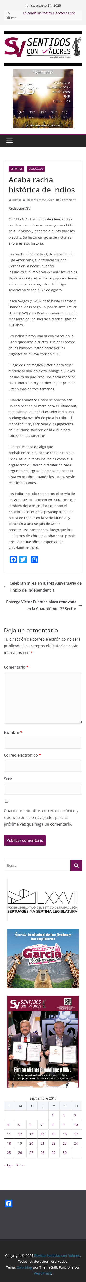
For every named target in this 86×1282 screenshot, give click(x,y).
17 (76, 1134)
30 (65, 1152)
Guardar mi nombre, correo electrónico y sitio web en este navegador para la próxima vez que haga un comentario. (41, 817)
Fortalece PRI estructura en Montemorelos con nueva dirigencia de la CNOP (44, 13)
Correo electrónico (22, 755)
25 (9, 1152)
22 (53, 1143)
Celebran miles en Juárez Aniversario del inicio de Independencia (46, 587)
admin (16, 200)
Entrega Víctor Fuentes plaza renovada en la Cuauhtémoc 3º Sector (41, 605)
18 (9, 1143)
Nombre (13, 732)
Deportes (16, 168)
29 (53, 1152)
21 (42, 1143)
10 (76, 1124)
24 (76, 1143)
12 (20, 1134)
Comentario (16, 667)
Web (8, 778)
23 (65, 1143)
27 (31, 1152)
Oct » (19, 1165)
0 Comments (68, 200)
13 (31, 1134)
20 (31, 1143)
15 (53, 1134)
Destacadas (36, 168)
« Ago (8, 1165)
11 (9, 1134)
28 (42, 1152)
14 (42, 1134)
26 (20, 1152)
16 (65, 1134)
